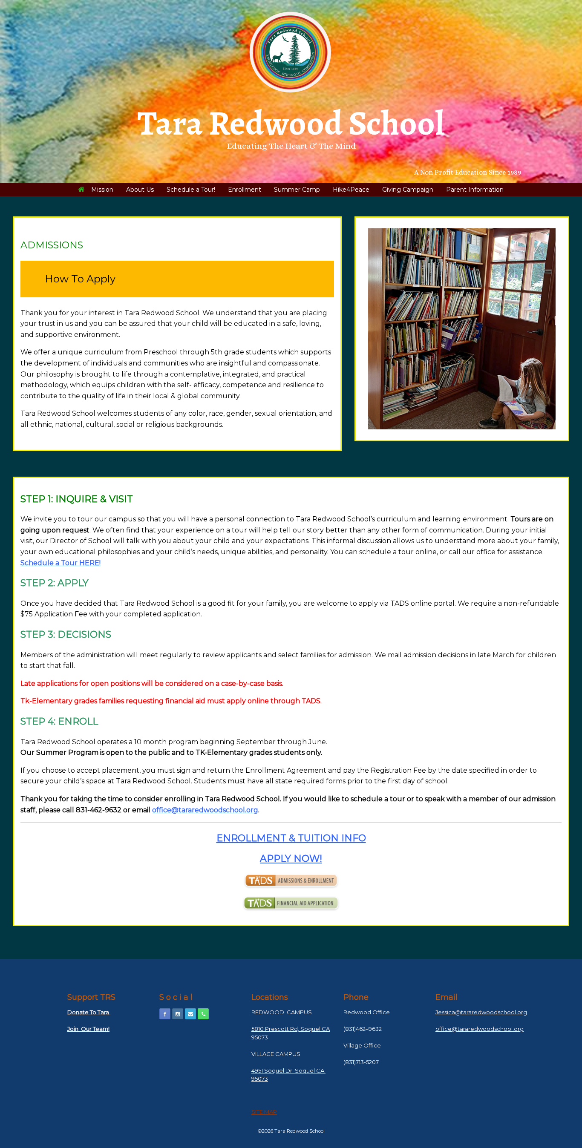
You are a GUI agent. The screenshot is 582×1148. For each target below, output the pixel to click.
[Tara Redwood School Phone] (203, 1013)
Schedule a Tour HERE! (60, 563)
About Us (140, 189)
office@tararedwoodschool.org (205, 810)
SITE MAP (264, 1111)
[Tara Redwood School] (291, 52)
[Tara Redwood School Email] (190, 1013)
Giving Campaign (407, 189)
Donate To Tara (88, 1012)
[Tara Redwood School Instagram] (177, 1013)
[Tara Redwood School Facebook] (164, 1013)
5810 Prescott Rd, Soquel (285, 1028)
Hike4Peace (351, 189)
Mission (102, 189)
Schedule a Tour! (191, 189)
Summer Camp (297, 189)
